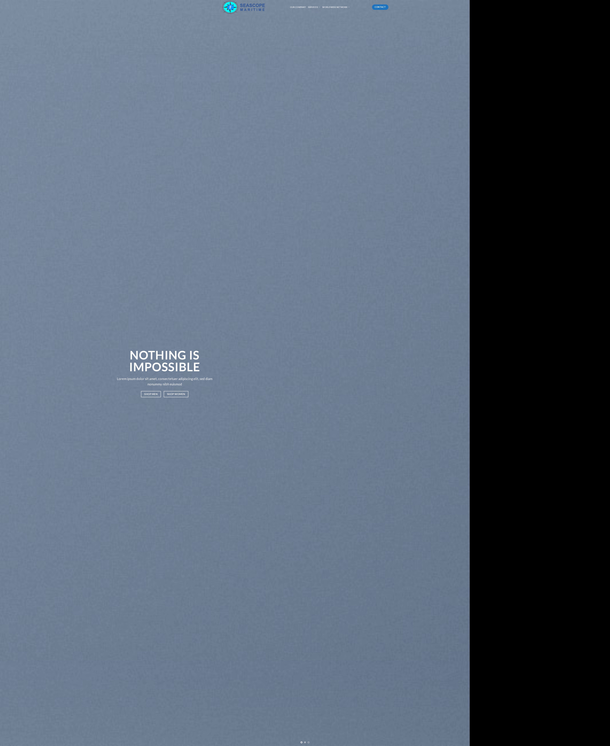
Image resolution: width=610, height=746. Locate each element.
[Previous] (16, 373)
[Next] (594, 373)
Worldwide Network (334, 7)
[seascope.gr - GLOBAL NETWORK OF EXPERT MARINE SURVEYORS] (253, 7)
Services (313, 7)
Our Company (298, 7)
